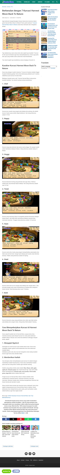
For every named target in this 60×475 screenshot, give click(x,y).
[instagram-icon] (30, 453)
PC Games (47, 1)
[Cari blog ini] (57, 2)
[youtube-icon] (33, 453)
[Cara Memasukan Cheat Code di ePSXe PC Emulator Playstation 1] (44, 55)
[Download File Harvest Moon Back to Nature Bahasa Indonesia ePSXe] (44, 40)
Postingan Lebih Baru (8, 446)
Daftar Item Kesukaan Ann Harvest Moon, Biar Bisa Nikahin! (53, 18)
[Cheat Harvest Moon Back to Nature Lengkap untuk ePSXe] (44, 12)
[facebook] (6, 419)
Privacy (27, 460)
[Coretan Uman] (8, 2)
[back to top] (57, 471)
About (18, 460)
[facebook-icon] (26, 453)
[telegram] (35, 419)
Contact (22, 460)
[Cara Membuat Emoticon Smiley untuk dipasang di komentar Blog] (44, 33)
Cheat (33, 1)
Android (40, 1)
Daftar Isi (35, 460)
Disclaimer (41, 460)
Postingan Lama (34, 446)
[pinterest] (20, 419)
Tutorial (19, 1)
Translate (52, 68)
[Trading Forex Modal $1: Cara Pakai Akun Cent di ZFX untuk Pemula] (44, 48)
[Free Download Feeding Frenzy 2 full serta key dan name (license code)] (44, 26)
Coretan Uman (32, 465)
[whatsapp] (28, 419)
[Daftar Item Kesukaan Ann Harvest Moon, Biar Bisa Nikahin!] (44, 19)
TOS (31, 460)
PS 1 (53, 1)
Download (27, 1)
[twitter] (13, 419)
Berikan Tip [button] (6, 471)
